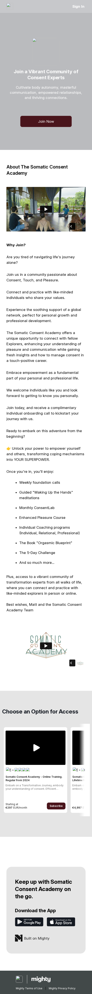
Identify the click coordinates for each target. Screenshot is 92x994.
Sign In (78, 6)
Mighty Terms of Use (29, 988)
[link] (35, 770)
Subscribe (56, 805)
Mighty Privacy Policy (62, 988)
